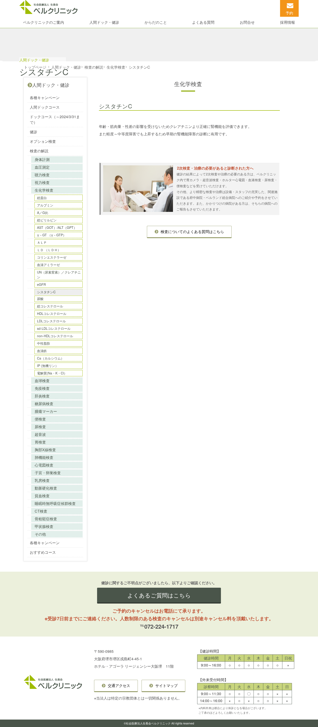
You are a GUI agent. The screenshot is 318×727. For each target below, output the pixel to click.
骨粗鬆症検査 (46, 518)
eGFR (41, 284)
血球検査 (42, 380)
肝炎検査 (42, 396)
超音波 (40, 434)
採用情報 (287, 22)
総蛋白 (42, 197)
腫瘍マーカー (46, 411)
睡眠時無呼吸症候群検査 (55, 503)
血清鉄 (42, 350)
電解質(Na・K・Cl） (52, 373)
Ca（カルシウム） (50, 358)
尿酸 (40, 298)
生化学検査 (44, 190)
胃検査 (40, 442)
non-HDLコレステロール (55, 335)
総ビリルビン (47, 220)
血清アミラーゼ (48, 264)
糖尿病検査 (44, 403)
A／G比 (42, 212)
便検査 (40, 419)
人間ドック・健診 (104, 22)
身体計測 (42, 159)
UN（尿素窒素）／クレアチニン (59, 274)
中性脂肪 (43, 343)
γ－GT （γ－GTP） (51, 235)
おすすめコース (43, 552)
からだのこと (156, 22)
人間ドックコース (45, 107)
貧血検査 (42, 495)
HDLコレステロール (51, 313)
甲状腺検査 (44, 526)
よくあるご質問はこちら (159, 595)
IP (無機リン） (47, 365)
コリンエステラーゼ (51, 257)
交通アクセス (119, 685)
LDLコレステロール (51, 321)
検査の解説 (39, 150)
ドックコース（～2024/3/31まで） (55, 119)
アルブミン (45, 205)
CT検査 (41, 511)
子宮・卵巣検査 (48, 472)
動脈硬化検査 (46, 488)
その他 (40, 534)
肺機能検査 (44, 457)
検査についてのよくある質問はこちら (192, 231)
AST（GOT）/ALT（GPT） (57, 227)
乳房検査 (42, 480)
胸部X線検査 (45, 449)
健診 (33, 131)
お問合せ (247, 22)
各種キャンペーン (45, 97)
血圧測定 (42, 167)
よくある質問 (203, 22)
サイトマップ (166, 685)
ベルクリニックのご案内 (43, 22)
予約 (289, 13)
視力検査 (42, 182)
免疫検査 (42, 388)
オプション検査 (43, 141)
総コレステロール (50, 306)
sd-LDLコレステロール (54, 328)
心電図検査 (44, 465)
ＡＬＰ (42, 242)
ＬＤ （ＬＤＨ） (49, 249)
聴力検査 (42, 174)
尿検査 (40, 426)
